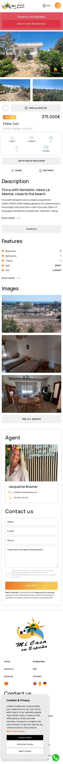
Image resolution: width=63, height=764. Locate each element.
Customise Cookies (25, 744)
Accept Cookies (25, 737)
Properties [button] (39, 661)
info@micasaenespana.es (25, 492)
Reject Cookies (25, 751)
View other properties (31, 23)
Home (7, 661)
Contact (37, 676)
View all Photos (38, 108)
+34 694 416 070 (20, 497)
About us (8, 668)
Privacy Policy (37, 573)
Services (8, 676)
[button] (31, 419)
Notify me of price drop (31, 160)
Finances (31, 229)
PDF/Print (48, 170)
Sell (34, 668)
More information (16, 731)
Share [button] (18, 170)
